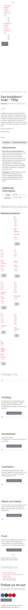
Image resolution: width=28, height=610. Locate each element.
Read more (16, 304)
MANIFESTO (7, 5)
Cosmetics (19, 103)
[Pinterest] (14, 595)
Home (2, 91)
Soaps (6, 91)
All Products (11, 103)
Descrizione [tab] (6, 142)
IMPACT (6, 7)
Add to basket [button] (17, 243)
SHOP (6, 9)
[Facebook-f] (2, 595)
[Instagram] (6, 595)
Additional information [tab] (19, 142)
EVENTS (6, 11)
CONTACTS (7, 13)
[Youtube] (10, 595)
